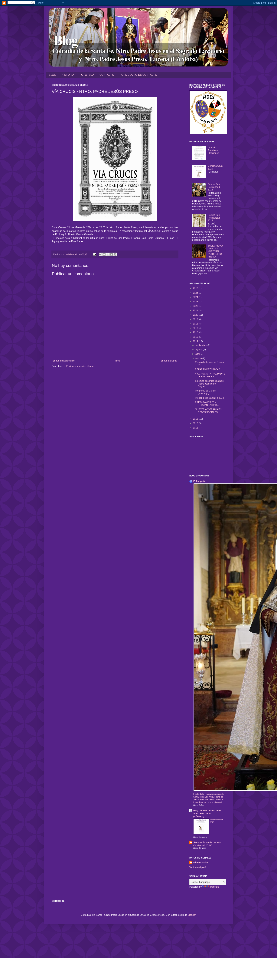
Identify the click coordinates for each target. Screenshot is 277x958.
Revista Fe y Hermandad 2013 (214, 218)
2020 (196, 315)
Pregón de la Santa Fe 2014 (209, 398)
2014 (196, 341)
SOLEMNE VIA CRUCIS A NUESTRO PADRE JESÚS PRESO (215, 251)
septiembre (201, 345)
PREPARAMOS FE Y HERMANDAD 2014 (207, 403)
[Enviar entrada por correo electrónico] (94, 254)
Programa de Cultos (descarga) (205, 392)
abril (197, 354)
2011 (196, 427)
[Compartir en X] (108, 254)
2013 (196, 419)
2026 (196, 288)
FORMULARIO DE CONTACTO (138, 74)
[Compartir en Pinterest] (115, 254)
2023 (196, 301)
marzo (198, 358)
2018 (196, 323)
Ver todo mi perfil (198, 867)
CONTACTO (106, 74)
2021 (196, 310)
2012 (196, 423)
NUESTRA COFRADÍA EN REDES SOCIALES (208, 410)
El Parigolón (199, 481)
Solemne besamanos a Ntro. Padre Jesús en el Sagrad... (209, 384)
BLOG (52, 74)
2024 (196, 297)
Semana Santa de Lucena (207, 842)
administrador (200, 862)
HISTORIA (68, 74)
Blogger (192, 915)
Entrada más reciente (64, 360)
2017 (196, 328)
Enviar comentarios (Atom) (79, 366)
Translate (214, 887)
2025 (196, 292)
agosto (199, 349)
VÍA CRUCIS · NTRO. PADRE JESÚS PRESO (210, 375)
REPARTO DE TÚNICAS (207, 369)
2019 (196, 319)
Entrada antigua (169, 360)
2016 (196, 332)
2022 (196, 306)
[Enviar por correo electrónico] (101, 254)
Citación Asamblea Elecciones (213, 150)
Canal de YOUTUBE (202, 845)
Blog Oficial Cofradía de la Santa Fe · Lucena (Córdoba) (207, 813)
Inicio (117, 360)
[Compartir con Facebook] (111, 254)
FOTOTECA (87, 74)
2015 (196, 337)
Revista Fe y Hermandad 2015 (214, 187)
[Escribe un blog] (104, 254)
